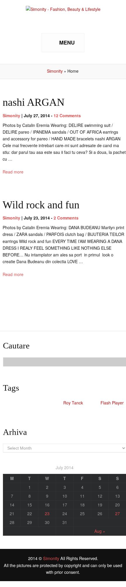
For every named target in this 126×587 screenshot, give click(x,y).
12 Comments (67, 115)
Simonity (55, 71)
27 (117, 513)
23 (47, 513)
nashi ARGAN (33, 102)
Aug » (99, 531)
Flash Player (112, 403)
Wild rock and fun (41, 205)
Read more (13, 172)
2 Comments (66, 218)
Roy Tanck (73, 403)
